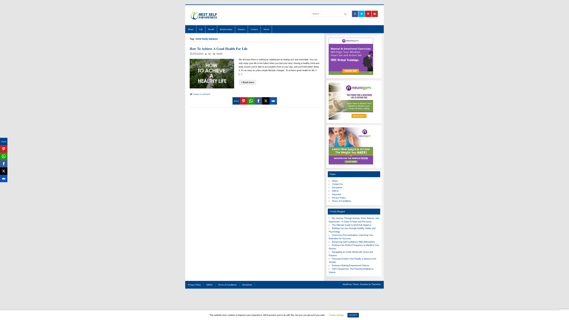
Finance (241, 29)
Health (211, 29)
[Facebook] (258, 101)
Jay (209, 53)
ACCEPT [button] (353, 315)
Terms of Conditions (341, 201)
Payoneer (336, 194)
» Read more (247, 82)
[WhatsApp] (251, 101)
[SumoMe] (273, 101)
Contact (254, 29)
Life (201, 29)
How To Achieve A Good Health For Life (218, 48)
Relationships (226, 29)
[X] (266, 101)
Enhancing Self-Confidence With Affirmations (353, 242)
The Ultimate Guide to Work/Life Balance (351, 225)
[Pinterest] (243, 101)
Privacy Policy (339, 197)
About (266, 29)
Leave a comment (201, 94)
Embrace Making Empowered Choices (350, 265)
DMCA (335, 191)
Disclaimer (337, 187)
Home (191, 29)
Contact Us (337, 184)
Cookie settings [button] (336, 315)
